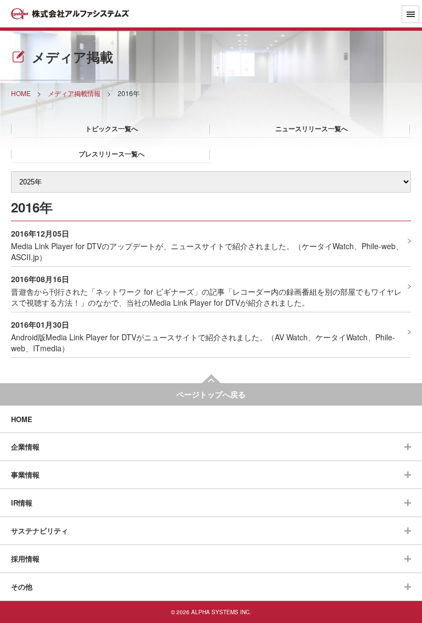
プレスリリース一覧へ (112, 154)
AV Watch (291, 337)
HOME (21, 419)
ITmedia (47, 348)
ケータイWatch (328, 245)
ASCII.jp (25, 256)
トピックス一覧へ (111, 128)
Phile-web (379, 245)
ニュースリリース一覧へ (311, 128)
